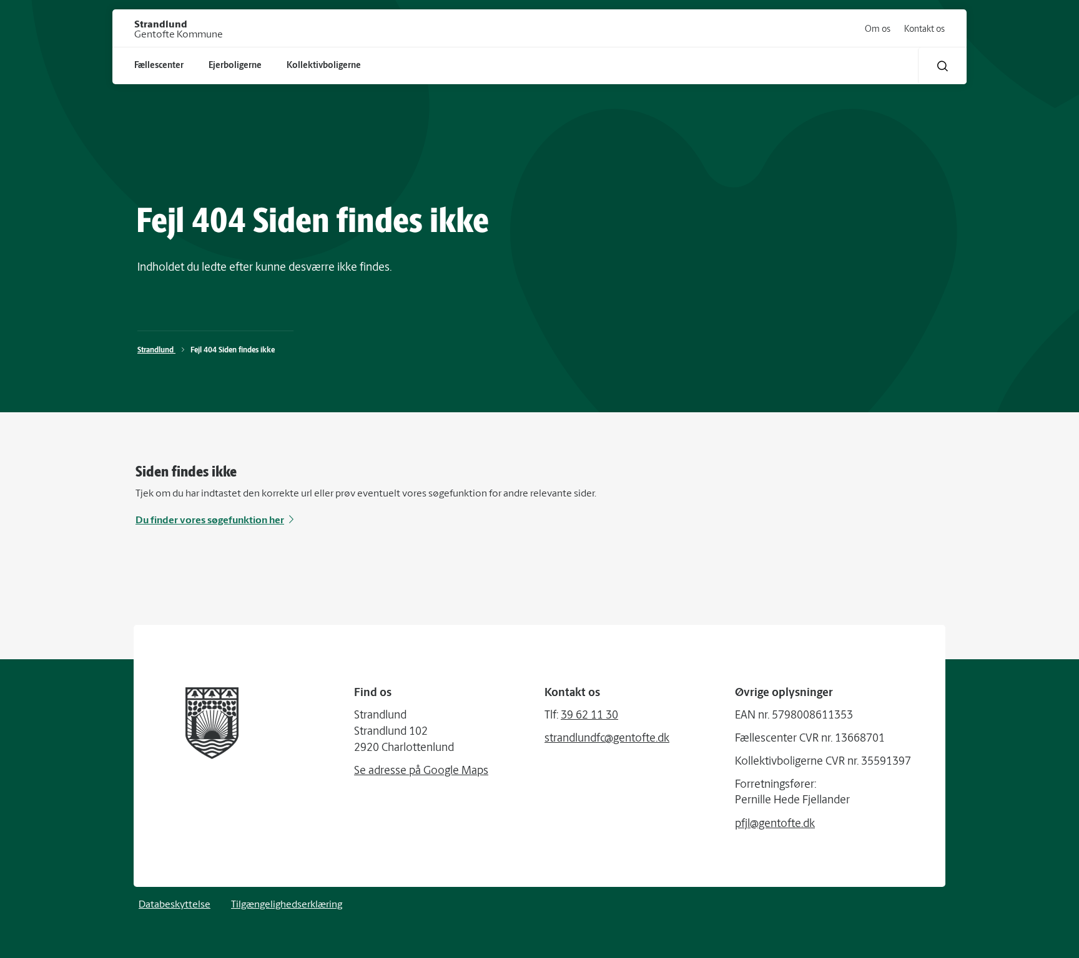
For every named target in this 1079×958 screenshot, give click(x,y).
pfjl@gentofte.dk (775, 824)
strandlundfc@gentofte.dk (606, 739)
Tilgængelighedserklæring (286, 905)
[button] (943, 65)
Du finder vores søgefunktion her (209, 521)
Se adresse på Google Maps (421, 771)
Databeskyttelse (174, 905)
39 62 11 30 (589, 716)
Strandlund (156, 350)
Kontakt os (924, 29)
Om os (877, 29)
